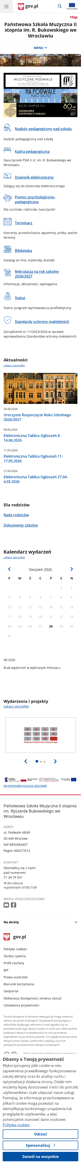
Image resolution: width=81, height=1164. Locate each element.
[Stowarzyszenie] (41, 81)
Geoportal (11, 991)
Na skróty (11, 922)
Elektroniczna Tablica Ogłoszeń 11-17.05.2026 (33, 458)
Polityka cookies (15, 949)
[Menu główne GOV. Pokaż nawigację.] (6, 6)
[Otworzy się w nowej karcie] (7, 905)
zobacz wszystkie (14, 365)
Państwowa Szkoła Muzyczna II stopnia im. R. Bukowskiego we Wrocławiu (40, 30)
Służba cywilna (15, 956)
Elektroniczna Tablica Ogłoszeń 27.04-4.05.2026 (36, 479)
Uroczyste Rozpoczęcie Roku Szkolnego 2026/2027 (37, 417)
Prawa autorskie (16, 977)
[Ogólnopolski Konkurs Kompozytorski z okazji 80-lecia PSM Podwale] (41, 110)
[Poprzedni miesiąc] (9, 569)
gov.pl (19, 937)
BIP (6, 970)
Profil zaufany (14, 963)
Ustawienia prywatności (21, 1005)
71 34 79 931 (13, 877)
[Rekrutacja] (41, 96)
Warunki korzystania (19, 984)
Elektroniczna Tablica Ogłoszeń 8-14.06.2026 (32, 438)
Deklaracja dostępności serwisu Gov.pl (32, 998)
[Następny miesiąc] (71, 569)
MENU (38, 48)
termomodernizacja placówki (25, 785)
